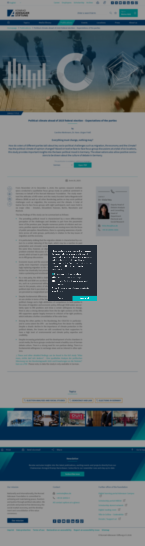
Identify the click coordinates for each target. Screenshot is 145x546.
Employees (66, 2)
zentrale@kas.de (63, 493)
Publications (25, 28)
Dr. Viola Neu (105, 199)
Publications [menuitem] (66, 22)
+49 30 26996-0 (63, 498)
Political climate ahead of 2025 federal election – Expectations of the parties (67, 28)
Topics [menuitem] (27, 22)
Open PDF (82, 165)
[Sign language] (104, 3)
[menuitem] (10, 22)
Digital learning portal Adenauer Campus (116, 493)
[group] (19, 421)
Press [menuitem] (117, 22)
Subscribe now (72, 474)
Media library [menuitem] (45, 22)
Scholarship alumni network (111, 505)
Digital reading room (108, 509)
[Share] (9, 204)
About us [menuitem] (133, 22)
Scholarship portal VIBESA (110, 500)
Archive (89, 2)
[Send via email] (9, 199)
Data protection (23, 530)
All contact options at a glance (66, 502)
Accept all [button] (84, 298)
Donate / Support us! (108, 519)
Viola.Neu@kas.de (110, 225)
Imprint (10, 530)
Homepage (12, 28)
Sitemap (105, 530)
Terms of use (38, 530)
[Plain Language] (98, 3)
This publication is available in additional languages (72, 161)
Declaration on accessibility (59, 530)
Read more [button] (57, 269)
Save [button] (60, 298)
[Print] (9, 194)
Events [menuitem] (84, 22)
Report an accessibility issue (86, 530)
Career (57, 2)
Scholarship (79, 2)
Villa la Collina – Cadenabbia (111, 514)
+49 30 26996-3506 (110, 229)
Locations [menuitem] (101, 22)
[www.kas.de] (18, 13)
